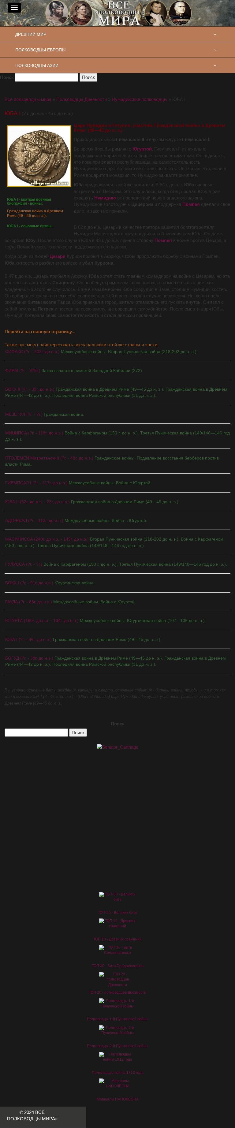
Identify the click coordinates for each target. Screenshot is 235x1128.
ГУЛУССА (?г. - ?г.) (116, 564)
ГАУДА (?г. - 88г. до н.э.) (70, 601)
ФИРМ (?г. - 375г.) (74, 370)
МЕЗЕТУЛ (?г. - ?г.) (44, 414)
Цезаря (57, 256)
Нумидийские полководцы (139, 99)
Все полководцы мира (28, 99)
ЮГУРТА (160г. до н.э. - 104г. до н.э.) (105, 620)
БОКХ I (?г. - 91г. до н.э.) (50, 582)
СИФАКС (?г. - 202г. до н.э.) (101, 351)
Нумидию (105, 197)
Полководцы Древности (81, 99)
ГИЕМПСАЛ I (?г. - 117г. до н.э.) (78, 482)
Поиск (7, 77)
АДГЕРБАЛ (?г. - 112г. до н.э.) (76, 520)
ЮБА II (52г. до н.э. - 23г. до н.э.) (92, 501)
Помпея (191, 204)
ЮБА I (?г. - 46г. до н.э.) (83, 639)
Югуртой (142, 148)
